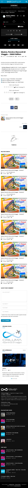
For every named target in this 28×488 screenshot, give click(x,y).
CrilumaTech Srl (17, 485)
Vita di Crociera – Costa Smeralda (14, 463)
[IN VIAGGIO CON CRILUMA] (3, 434)
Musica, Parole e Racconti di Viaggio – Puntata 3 (12, 258)
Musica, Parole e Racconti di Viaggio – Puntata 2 (12, 280)
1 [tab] (11, 378)
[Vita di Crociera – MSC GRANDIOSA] (3, 452)
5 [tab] (16, 378)
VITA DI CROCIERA (10, 419)
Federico (4, 56)
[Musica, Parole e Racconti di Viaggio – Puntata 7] (3, 118)
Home (2, 11)
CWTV (20, 127)
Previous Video (4, 115)
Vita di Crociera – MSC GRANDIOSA (14, 450)
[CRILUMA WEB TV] (14, 1)
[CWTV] (25, 127)
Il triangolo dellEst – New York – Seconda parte (16, 470)
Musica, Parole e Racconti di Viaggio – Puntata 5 (12, 214)
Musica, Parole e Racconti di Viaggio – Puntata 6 (12, 192)
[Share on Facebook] (12, 107)
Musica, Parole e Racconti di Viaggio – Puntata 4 (12, 236)
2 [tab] (12, 378)
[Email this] (16, 107)
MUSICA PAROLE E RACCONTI (10, 11)
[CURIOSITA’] (3, 441)
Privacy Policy (18, 484)
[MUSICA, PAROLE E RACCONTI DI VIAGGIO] (3, 428)
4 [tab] (15, 378)
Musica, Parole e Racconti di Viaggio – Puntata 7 (15, 118)
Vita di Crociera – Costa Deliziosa (14, 456)
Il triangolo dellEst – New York (8, 476)
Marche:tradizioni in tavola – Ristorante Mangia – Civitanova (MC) (14, 7)
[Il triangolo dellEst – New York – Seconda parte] (3, 471)
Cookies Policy (11, 484)
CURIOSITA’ (8, 439)
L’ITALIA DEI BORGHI (10, 413)
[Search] (26, 1)
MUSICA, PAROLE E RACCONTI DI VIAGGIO (15, 426)
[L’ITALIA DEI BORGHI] (3, 415)
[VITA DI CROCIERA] (3, 421)
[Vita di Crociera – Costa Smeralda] (3, 465)
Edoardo (9, 414)
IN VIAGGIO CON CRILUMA (12, 432)
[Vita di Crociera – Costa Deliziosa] (3, 458)
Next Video (24, 123)
